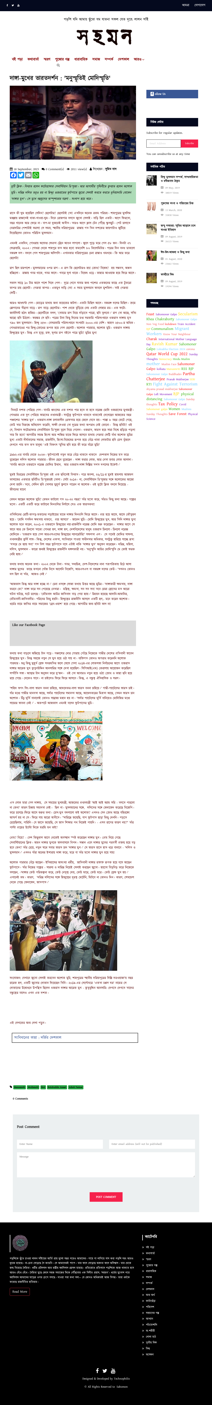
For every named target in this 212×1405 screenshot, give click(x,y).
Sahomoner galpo (156, 409)
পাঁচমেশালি (151, 1325)
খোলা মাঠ (150, 1337)
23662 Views (172, 264)
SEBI (192, 379)
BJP (148, 329)
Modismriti (33, 1087)
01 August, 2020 (173, 259)
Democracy (165, 359)
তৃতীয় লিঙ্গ (151, 1343)
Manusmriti (19, 1087)
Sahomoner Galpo (166, 314)
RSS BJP (187, 368)
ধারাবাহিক (81, 59)
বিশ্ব (147, 1349)
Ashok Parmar (76, 1087)
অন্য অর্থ (150, 1295)
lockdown (170, 324)
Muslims (186, 409)
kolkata (161, 369)
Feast (151, 314)
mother (153, 364)
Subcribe (189, 143)
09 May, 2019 (172, 188)
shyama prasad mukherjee (162, 389)
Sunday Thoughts (156, 414)
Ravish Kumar (164, 344)
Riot (43, 1087)
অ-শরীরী (150, 1331)
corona (190, 349)
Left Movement (163, 394)
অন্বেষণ (149, 1355)
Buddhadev (175, 374)
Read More (19, 1291)
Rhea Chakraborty (161, 319)
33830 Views (172, 215)
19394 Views (172, 286)
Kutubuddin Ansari (57, 1087)
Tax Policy (168, 404)
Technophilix (122, 1379)
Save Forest (178, 413)
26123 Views (172, 241)
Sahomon (122, 1387)
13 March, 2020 (173, 210)
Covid (182, 404)
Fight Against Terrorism (175, 384)
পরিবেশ (149, 1307)
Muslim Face (168, 364)
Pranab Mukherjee (178, 379)
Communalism (162, 328)
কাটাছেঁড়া (150, 1301)
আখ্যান (149, 1319)
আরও (137, 59)
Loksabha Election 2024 (171, 349)
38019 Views (172, 193)
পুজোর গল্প (62, 59)
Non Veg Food (155, 324)
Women (174, 408)
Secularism (188, 314)
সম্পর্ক (109, 59)
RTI (149, 384)
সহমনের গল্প (152, 1313)
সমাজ (96, 59)
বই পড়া (149, 1247)
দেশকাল (123, 59)
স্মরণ (148, 1259)
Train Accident (186, 324)
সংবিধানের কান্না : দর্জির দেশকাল (37, 1038)
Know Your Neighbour (177, 334)
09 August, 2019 (173, 236)
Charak (152, 339)
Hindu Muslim (181, 359)
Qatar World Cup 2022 (167, 354)
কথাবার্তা (150, 1253)
